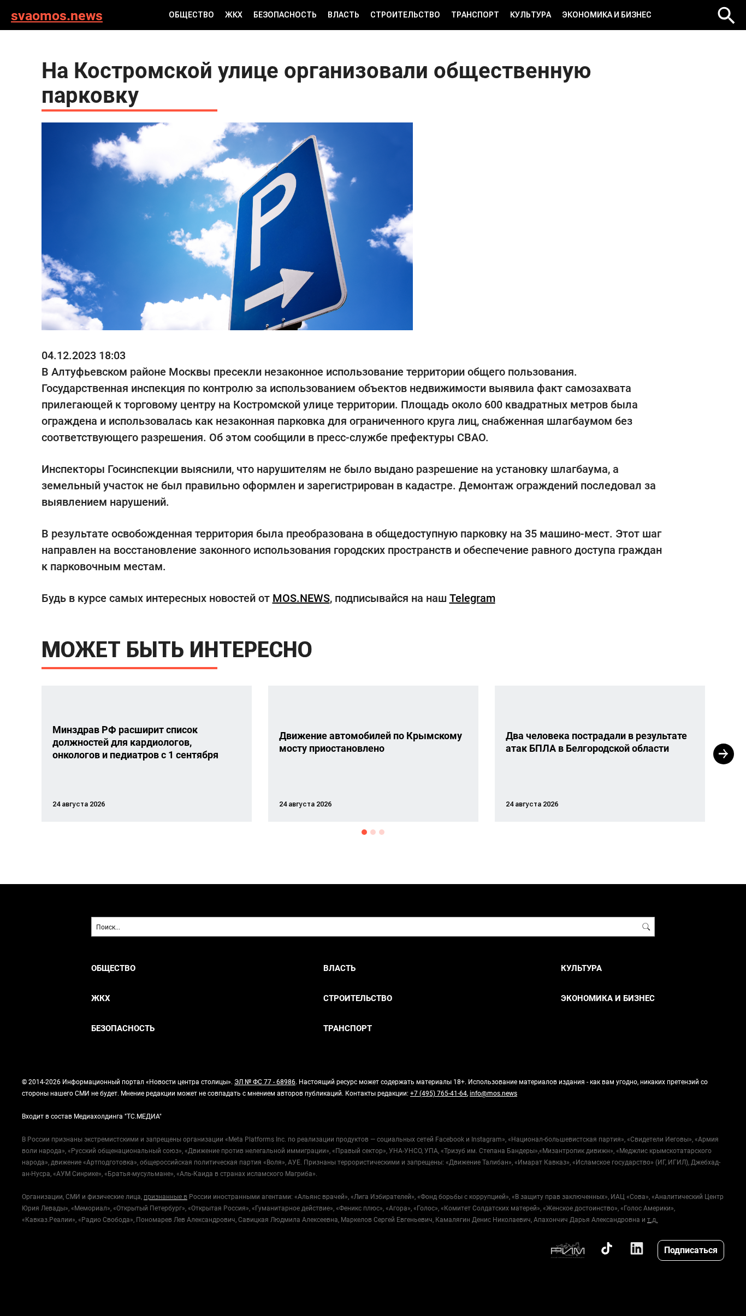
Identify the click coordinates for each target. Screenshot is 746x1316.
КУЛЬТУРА (530, 14)
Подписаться (691, 1249)
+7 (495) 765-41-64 (438, 1093)
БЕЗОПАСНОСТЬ (285, 14)
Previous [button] (21, 754)
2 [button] (373, 832)
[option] (146, 754)
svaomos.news (57, 15)
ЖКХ (233, 14)
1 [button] (364, 832)
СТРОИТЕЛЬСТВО (405, 14)
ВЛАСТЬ (343, 14)
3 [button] (381, 832)
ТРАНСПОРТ (475, 14)
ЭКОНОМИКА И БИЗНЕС (607, 14)
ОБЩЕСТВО (191, 14)
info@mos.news (493, 1093)
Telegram (472, 597)
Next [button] (723, 754)
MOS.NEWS (301, 597)
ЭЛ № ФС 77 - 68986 (264, 1081)
